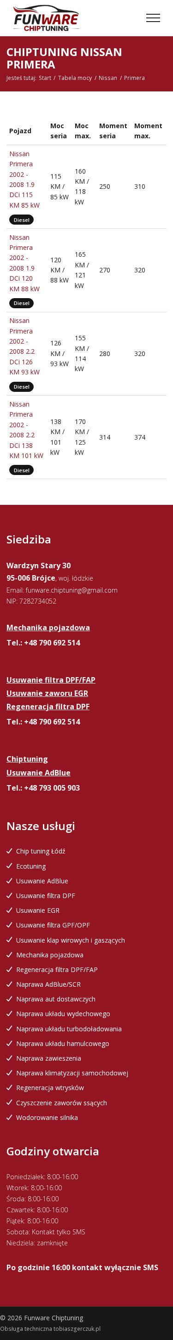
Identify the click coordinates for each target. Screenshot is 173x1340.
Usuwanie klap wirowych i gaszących (70, 940)
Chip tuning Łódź (41, 851)
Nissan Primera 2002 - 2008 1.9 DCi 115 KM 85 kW (24, 179)
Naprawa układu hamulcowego (62, 1043)
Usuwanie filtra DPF (45, 895)
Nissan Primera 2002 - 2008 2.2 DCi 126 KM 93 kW (24, 346)
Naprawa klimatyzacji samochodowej (72, 1073)
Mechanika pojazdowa (50, 954)
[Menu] (153, 17)
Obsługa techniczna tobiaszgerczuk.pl (50, 1329)
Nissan (108, 78)
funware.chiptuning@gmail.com (72, 590)
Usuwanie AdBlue (42, 880)
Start (45, 78)
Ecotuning (31, 866)
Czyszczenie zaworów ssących (61, 1102)
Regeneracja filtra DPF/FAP (57, 969)
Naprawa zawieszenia (48, 1058)
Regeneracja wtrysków (50, 1087)
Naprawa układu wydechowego (63, 1013)
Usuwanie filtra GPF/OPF (53, 925)
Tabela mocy (75, 78)
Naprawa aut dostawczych (55, 999)
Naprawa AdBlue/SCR (48, 984)
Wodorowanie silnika (47, 1117)
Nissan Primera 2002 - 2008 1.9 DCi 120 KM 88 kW (24, 263)
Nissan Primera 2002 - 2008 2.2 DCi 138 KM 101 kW (26, 430)
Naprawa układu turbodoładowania (69, 1028)
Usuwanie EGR (38, 910)
